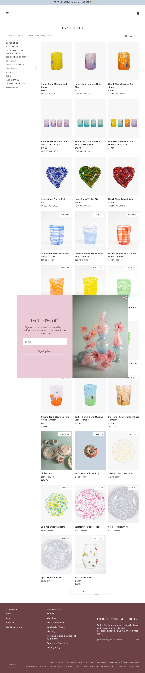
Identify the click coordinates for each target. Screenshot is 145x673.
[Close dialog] (125, 297)
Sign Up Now (45, 351)
